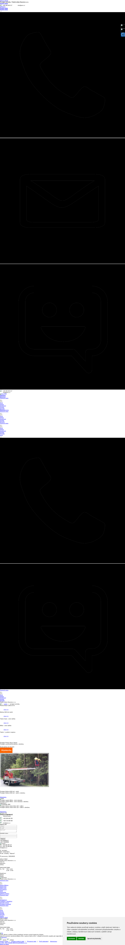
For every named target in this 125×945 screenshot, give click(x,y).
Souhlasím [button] (71, 938)
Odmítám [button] (81, 938)
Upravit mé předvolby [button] (94, 938)
